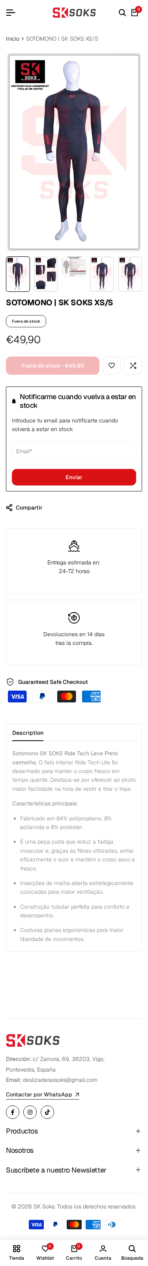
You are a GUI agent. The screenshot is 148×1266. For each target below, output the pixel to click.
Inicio (12, 38)
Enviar (74, 477)
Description (27, 732)
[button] (112, 366)
